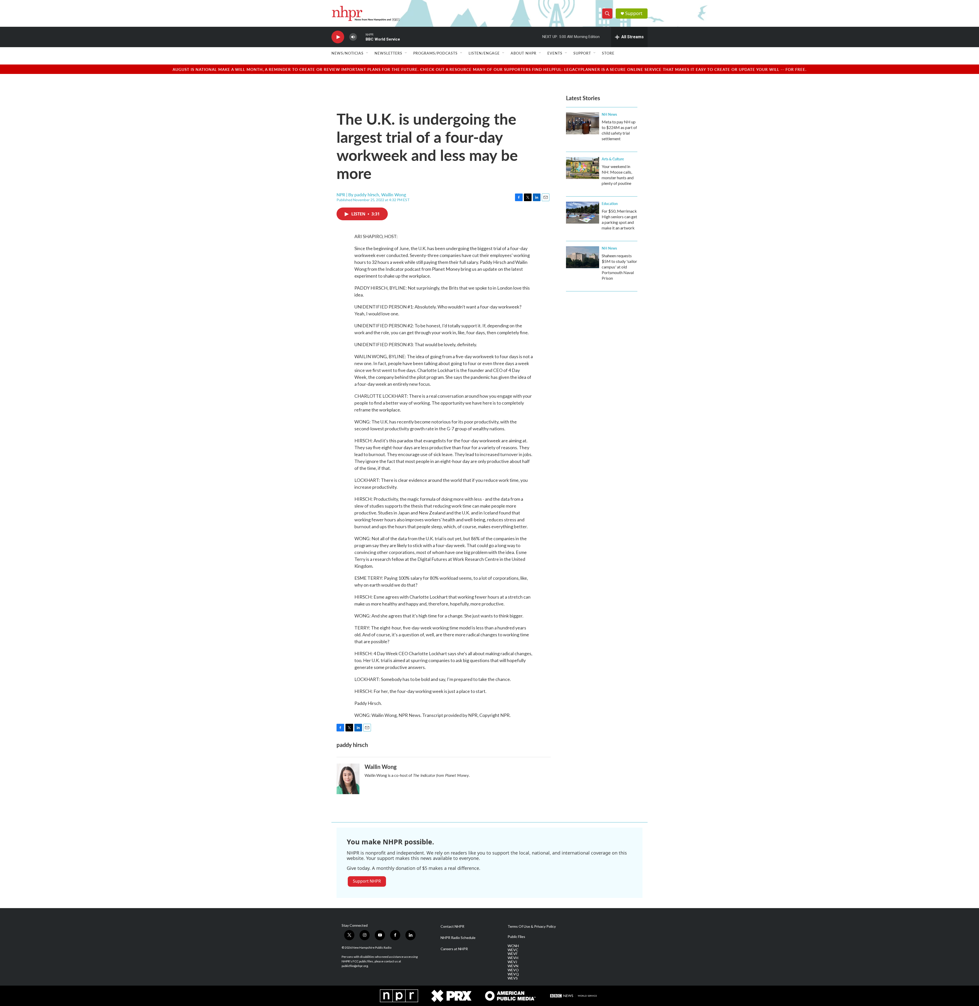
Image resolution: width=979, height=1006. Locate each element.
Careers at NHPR (454, 949)
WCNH (513, 946)
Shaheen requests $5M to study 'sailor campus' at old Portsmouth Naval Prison (619, 266)
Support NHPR (367, 881)
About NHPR (523, 53)
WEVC (513, 950)
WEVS (513, 978)
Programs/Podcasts (435, 53)
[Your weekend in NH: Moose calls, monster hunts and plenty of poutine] (582, 168)
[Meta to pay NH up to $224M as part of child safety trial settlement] (582, 123)
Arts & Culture (613, 158)
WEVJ (512, 962)
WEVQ (513, 974)
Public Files (516, 937)
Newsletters (388, 53)
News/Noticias (347, 53)
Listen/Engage (484, 53)
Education (610, 203)
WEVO (513, 970)
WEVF (513, 954)
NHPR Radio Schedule (458, 938)
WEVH (513, 958)
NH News (609, 114)
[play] (338, 37)
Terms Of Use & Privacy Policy (532, 926)
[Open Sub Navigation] (367, 53)
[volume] (353, 37)
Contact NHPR (452, 926)
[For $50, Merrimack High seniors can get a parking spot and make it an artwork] (582, 213)
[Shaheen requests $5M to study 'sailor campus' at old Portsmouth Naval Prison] (582, 257)
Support (633, 13)
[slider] (361, 37)
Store (608, 53)
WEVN (513, 966)
